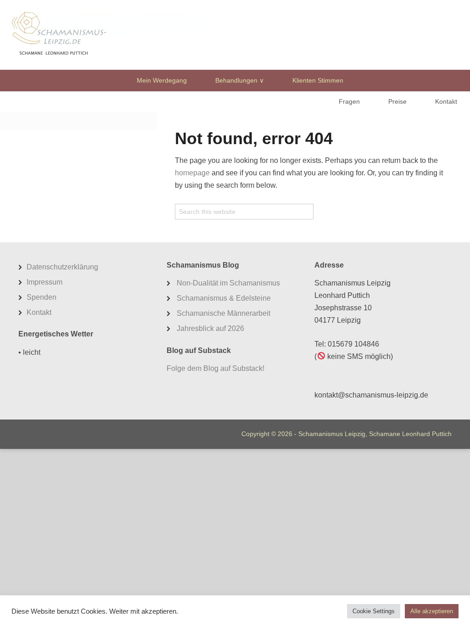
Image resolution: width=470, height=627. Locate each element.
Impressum (44, 282)
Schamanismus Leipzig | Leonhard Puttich (110, 34)
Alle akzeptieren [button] (431, 611)
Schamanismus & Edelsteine (224, 298)
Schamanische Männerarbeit (223, 313)
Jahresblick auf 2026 (210, 328)
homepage (192, 173)
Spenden (41, 297)
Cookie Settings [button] (373, 611)
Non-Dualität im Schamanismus (228, 283)
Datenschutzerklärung (62, 267)
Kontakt (39, 312)
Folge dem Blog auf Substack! (215, 368)
